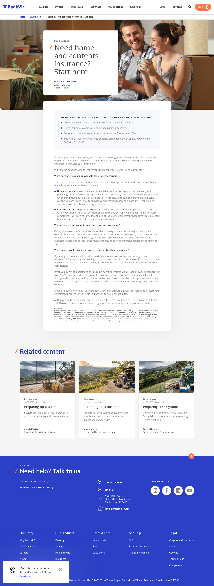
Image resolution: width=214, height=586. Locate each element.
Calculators (99, 552)
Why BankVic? (27, 540)
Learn (163, 7)
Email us (110, 489)
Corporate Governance (181, 540)
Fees (95, 546)
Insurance (95, 7)
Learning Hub (36, 17)
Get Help (177, 7)
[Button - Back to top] (191, 456)
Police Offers (115, 7)
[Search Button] (190, 7)
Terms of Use (176, 558)
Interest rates (100, 540)
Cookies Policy (26, 576)
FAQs (131, 540)
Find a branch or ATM (117, 508)
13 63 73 (117, 482)
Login (201, 7)
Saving (59, 546)
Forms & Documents (140, 546)
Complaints (175, 565)
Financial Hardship (139, 552)
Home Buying (62, 552)
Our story (135, 7)
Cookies (173, 552)
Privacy (173, 546)
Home (22, 17)
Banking (43, 7)
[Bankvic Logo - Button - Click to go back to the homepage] (13, 7)
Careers (24, 552)
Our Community (28, 546)
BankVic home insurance (72, 303)
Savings (59, 7)
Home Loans (76, 7)
